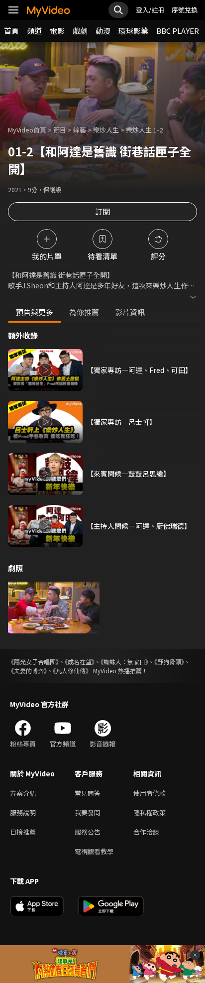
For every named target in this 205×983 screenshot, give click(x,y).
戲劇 (80, 30)
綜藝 (79, 129)
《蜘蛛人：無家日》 (124, 661)
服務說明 (23, 812)
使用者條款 (149, 793)
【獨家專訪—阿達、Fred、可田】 (139, 370)
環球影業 (133, 30)
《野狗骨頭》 (169, 661)
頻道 (34, 30)
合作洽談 (146, 832)
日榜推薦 (23, 832)
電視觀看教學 (94, 851)
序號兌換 (185, 9)
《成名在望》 (80, 661)
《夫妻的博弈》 (27, 670)
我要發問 (88, 812)
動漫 (103, 30)
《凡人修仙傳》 (72, 670)
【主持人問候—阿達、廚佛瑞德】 (139, 526)
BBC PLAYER (177, 30)
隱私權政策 (149, 812)
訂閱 (102, 211)
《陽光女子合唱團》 (33, 661)
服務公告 (88, 832)
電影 (57, 30)
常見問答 (88, 793)
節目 (59, 129)
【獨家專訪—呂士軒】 (121, 422)
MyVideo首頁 (27, 129)
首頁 (11, 30)
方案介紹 (23, 793)
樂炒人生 (106, 129)
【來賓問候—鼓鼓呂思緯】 (128, 474)
